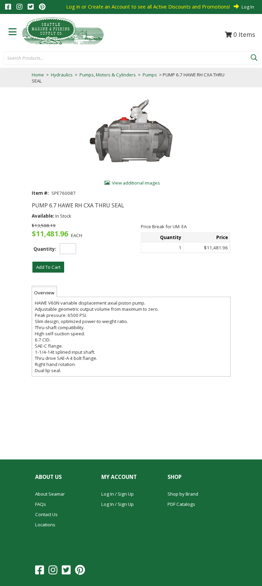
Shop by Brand (183, 494)
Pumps (150, 75)
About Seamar (50, 494)
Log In (248, 7)
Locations (45, 525)
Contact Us (46, 514)
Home (38, 75)
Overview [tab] (44, 293)
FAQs (40, 504)
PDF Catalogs (181, 504)
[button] (253, 56)
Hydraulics (62, 75)
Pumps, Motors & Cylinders (107, 75)
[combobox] (127, 58)
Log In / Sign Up (117, 494)
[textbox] (123, 58)
